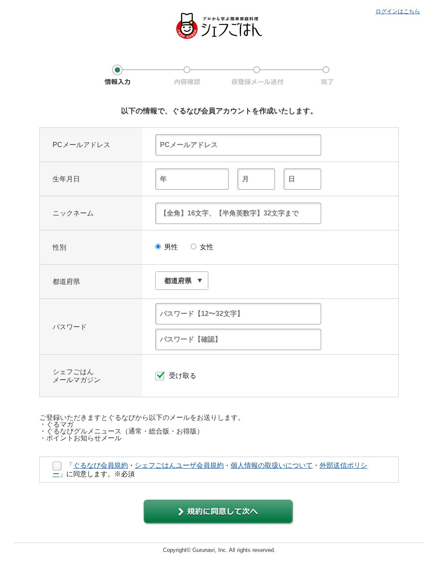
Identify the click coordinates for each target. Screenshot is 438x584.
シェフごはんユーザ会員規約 (179, 465)
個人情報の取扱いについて (272, 465)
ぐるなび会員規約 (100, 465)
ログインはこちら (398, 11)
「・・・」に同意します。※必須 (210, 470)
